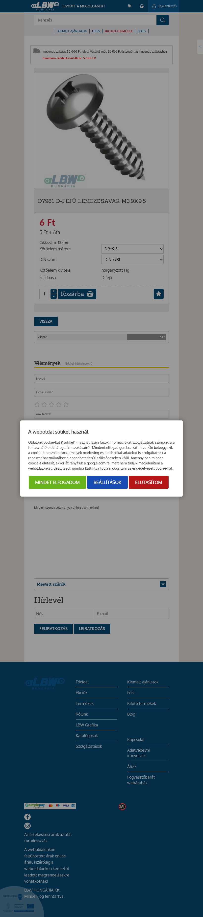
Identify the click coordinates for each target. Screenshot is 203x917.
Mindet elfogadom (57, 482)
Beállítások (107, 482)
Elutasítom (148, 482)
